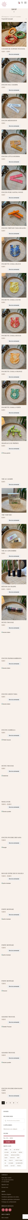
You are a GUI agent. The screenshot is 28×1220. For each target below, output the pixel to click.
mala (5, 1160)
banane (6, 1149)
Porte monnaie (8, 909)
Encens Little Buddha (11, 156)
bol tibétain (13, 1152)
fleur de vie (12, 1157)
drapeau (20, 1152)
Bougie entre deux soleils (13, 873)
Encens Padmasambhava (11, 658)
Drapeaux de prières (10, 443)
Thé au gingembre (9, 551)
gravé (18, 1157)
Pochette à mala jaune (11, 300)
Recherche (5, 1121)
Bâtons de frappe (9, 586)
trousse (19, 1165)
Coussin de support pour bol (13, 49)
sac (5, 1163)
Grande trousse (8, 1017)
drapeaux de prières (15, 1155)
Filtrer (8, 1142)
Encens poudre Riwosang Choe (12, 1089)
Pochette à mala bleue (11, 264)
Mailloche (6, 802)
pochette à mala (18, 1160)
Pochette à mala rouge (11, 335)
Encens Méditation (9, 120)
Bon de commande (14, 54)
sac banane (10, 1163)
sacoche (6, 1165)
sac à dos (12, 1165)
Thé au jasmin (7, 479)
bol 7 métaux (16, 1149)
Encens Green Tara (9, 694)
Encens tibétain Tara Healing (14, 228)
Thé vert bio (7, 515)
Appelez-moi (5, 1184)
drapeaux (6, 1155)
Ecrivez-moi (5, 1187)
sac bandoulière (19, 1163)
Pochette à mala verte (11, 407)
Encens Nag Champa (10, 85)
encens (6, 1157)
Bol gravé (7, 1152)
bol (10, 1149)
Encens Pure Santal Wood (12, 192)
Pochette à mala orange (12, 371)
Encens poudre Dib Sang (11, 837)
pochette (11, 1160)
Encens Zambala (8, 730)
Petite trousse (8, 622)
